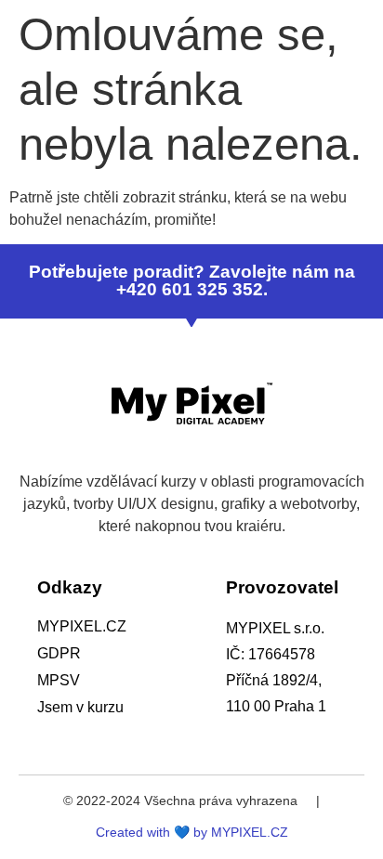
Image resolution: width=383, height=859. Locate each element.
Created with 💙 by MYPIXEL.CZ (192, 832)
